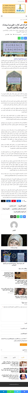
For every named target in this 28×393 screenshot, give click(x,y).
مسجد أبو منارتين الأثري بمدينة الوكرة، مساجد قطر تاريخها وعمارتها (7, 290)
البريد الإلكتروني (23, 328)
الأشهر (14, 357)
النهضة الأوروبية (21, 205)
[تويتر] (21, 216)
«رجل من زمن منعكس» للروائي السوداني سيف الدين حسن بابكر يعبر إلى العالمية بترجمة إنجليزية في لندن (10, 376)
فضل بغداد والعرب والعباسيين (18, 208)
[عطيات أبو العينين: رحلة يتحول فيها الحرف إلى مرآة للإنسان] (21, 291)
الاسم (25, 323)
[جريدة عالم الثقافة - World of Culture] (14, 8)
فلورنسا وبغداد (6, 208)
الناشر (24, 34)
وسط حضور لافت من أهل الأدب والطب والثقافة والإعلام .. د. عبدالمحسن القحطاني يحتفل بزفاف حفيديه (10, 363)
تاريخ (21, 19)
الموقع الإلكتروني (24, 333)
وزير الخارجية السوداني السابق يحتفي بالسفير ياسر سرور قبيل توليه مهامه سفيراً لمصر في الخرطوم (9, 370)
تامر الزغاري (12, 205)
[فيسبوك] (24, 216)
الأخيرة (22, 357)
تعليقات (5, 357)
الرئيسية (24, 19)
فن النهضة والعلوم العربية (19, 211)
